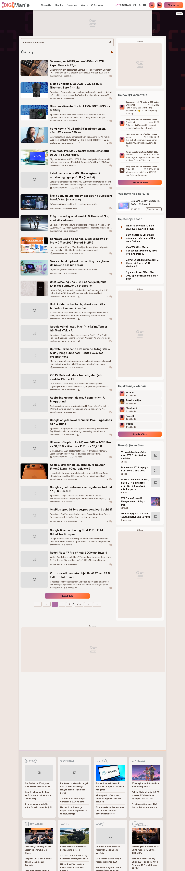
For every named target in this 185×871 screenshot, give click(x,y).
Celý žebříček (140, 434)
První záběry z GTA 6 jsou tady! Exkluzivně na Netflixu (135, 515)
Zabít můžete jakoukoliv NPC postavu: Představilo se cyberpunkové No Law (145, 795)
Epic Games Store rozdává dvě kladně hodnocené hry (144, 806)
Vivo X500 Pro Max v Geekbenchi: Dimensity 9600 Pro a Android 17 (79, 152)
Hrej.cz (124, 492)
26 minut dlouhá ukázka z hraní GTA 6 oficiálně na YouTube (134, 455)
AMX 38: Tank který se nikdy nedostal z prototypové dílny (74, 857)
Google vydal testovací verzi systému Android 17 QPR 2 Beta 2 (81, 489)
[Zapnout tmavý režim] (159, 5)
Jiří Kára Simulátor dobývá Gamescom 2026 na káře (73, 800)
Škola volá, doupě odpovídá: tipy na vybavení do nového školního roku (80, 263)
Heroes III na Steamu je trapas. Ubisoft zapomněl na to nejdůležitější (73, 810)
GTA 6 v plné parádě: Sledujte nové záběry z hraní (133, 501)
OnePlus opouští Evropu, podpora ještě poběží (81, 509)
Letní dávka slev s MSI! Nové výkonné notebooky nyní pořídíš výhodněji (75, 175)
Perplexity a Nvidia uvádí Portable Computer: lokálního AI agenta (110, 786)
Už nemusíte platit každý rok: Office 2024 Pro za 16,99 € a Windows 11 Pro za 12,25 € (80, 444)
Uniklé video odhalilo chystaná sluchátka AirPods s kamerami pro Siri (78, 306)
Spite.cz (124, 508)
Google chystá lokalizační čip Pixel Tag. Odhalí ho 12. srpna (81, 422)
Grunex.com (126, 520)
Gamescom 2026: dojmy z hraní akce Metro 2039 (134, 469)
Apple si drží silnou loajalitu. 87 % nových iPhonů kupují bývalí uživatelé (77, 466)
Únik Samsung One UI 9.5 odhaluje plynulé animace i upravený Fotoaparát (78, 283)
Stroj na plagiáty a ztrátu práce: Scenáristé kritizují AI (38, 806)
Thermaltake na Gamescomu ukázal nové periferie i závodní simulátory (110, 810)
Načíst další (67, 596)
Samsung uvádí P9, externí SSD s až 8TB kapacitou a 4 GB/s (77, 63)
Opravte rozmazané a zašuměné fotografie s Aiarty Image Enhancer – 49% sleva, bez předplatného (80, 352)
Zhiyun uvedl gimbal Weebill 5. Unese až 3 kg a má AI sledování (80, 218)
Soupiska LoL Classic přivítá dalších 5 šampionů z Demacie (38, 862)
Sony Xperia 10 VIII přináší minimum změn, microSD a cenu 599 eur (78, 130)
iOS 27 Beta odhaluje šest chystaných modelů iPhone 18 (76, 377)
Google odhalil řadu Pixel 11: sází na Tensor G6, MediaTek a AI (78, 328)
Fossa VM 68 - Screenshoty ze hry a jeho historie (73, 848)
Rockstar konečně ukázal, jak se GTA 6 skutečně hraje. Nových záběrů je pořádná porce (135, 484)
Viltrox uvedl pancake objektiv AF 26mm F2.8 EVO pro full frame (80, 575)
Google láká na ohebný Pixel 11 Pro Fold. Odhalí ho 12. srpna (77, 532)
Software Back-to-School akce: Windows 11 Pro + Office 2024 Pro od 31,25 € (79, 240)
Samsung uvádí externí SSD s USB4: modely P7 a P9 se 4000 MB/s (146, 850)
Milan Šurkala (56, 76)
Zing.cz (124, 462)
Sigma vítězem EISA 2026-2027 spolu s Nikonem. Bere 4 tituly (76, 85)
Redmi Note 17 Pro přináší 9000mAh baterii (78, 552)
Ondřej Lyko (55, 143)
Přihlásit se (173, 5)
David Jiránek (55, 208)
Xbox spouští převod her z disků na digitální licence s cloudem (108, 798)
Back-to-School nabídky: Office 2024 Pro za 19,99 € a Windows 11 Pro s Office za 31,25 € (145, 863)
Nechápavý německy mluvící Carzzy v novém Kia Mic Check (38, 850)
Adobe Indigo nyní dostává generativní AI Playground (77, 399)
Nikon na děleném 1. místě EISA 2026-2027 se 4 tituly (80, 108)
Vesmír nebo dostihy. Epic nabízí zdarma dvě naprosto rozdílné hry (38, 795)
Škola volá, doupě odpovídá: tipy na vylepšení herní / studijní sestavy (81, 197)
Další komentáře (140, 182)
